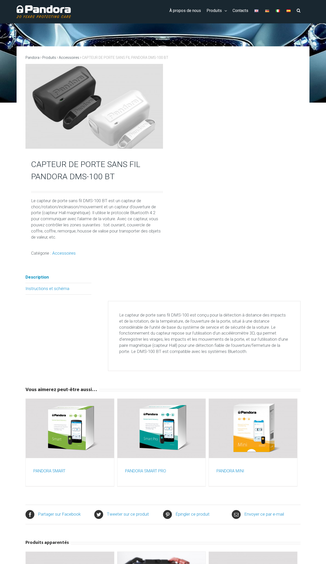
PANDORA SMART (49, 471)
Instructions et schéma (47, 288)
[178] (94, 110)
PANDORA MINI (230, 471)
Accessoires (69, 58)
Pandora (32, 58)
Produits (49, 58)
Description (37, 277)
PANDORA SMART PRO (145, 471)
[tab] (58, 277)
